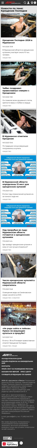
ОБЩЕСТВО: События (11, 298)
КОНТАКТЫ (6, 366)
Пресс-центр (26, 372)
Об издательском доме (12, 358)
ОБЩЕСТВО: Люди (9, 346)
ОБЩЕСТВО (6, 57)
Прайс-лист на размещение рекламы (17, 369)
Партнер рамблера (18, 438)
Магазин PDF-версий (10, 372)
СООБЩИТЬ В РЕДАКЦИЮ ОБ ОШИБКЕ (16, 374)
